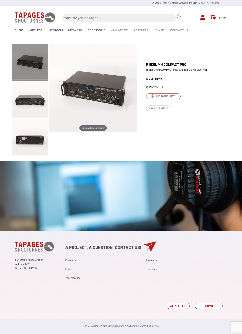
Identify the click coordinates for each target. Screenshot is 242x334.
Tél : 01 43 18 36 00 (26, 267)
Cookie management (111, 326)
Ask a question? (158, 108)
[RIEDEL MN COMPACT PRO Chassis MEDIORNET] (30, 62)
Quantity (152, 87)
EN (220, 17)
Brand (149, 79)
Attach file (178, 306)
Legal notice (91, 326)
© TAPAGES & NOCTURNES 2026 (141, 326)
